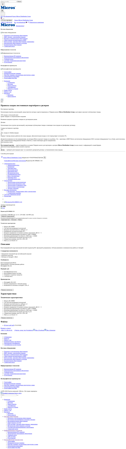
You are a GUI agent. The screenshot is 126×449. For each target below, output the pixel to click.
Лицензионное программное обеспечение (16, 57)
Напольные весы (12, 171)
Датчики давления (13, 188)
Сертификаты (12, 87)
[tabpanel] (63, 232)
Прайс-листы (8, 90)
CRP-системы (12, 436)
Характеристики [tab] (5, 219)
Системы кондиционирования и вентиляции (21, 427)
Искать (19, 1)
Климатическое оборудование (13, 44)
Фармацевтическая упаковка (12, 73)
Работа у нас (7, 92)
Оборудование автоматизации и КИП (15, 40)
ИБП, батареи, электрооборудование (15, 37)
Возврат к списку (6, 328)
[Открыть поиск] (2, 100)
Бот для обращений (6, 16)
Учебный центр (8, 59)
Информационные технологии (13, 430)
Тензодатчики (8, 180)
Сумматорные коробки (14, 193)
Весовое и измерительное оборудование (16, 38)
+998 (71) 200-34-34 (6, 22)
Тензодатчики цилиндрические (17, 182)
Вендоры (10, 84)
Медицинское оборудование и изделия (15, 43)
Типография (7, 72)
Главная (6, 160)
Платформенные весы (14, 174)
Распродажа (7, 196)
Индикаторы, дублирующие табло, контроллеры (22, 191)
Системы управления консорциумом (15, 60)
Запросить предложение (7, 216)
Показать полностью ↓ (7, 290)
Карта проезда (12, 96)
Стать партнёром (7, 20)
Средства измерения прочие (12, 194)
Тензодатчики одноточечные (16, 187)
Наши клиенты (12, 85)
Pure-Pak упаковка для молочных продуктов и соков (19, 75)
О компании (11, 82)
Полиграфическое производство (13, 439)
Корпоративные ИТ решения (12, 56)
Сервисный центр (9, 46)
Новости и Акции (13, 88)
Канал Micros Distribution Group (21, 16)
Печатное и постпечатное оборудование (16, 35)
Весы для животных (13, 176)
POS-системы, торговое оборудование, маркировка (19, 41)
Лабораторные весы (13, 165)
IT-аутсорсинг (8, 62)
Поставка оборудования (11, 416)
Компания (7, 81)
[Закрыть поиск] (3, 4)
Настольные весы (13, 170)
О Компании (8, 337)
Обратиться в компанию (36, 22)
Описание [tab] (13, 219)
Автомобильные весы (14, 179)
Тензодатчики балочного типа (16, 183)
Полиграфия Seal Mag (10, 78)
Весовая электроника (19, 160)
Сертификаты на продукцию (12, 344)
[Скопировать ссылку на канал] (44, 158)
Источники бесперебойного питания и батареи (21, 419)
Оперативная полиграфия (11, 76)
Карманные (11, 166)
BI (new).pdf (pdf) (9, 325)
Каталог (11, 160)
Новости (6, 338)
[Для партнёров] (2, 10)
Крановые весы (12, 177)
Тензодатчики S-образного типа (17, 185)
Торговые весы (12, 168)
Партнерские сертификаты (12, 343)
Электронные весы (9, 163)
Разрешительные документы (12, 341)
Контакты (7, 93)
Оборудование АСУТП (14, 422)
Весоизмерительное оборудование (18, 421)
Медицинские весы (13, 173)
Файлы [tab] (20, 219)
